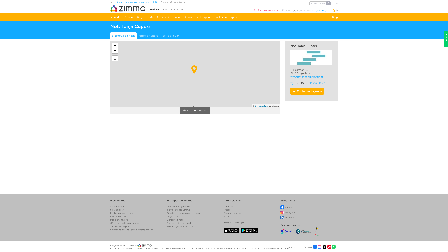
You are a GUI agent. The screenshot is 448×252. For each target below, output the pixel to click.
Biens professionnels (169, 17)
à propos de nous (123, 35)
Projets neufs (145, 17)
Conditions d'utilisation (121, 248)
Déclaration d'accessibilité (274, 248)
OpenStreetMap (261, 105)
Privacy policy (158, 248)
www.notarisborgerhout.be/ (307, 76)
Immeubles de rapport (198, 17)
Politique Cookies (142, 248)
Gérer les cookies (174, 248)
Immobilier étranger (173, 9)
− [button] (115, 50)
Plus (285, 10)
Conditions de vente (194, 248)
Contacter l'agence (309, 91)
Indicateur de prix (226, 17)
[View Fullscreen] (115, 58)
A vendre (115, 17)
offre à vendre (148, 35)
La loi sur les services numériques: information (227, 248)
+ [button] (115, 45)
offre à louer (171, 35)
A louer (129, 17)
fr (335, 3)
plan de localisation (195, 110)
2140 (155, 2)
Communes (255, 248)
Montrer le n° (317, 83)
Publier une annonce (265, 10)
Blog (335, 17)
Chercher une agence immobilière (133, 2)
